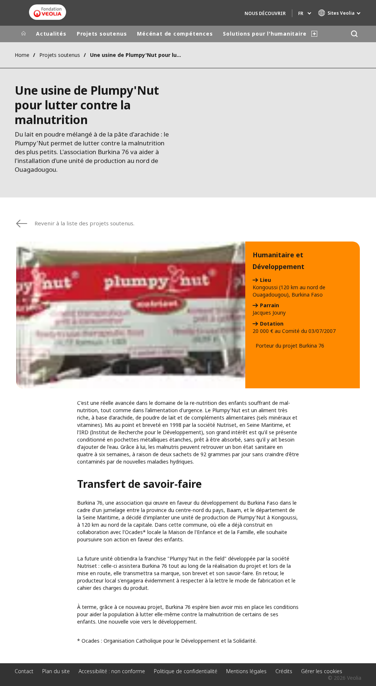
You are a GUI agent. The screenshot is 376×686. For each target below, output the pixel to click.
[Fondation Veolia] (47, 12)
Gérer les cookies (321, 671)
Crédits (283, 671)
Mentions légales (246, 671)
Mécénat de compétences (175, 33)
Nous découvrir (265, 13)
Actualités (51, 33)
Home (22, 54)
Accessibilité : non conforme (112, 671)
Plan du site (56, 671)
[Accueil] (23, 33)
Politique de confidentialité (185, 671)
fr (300, 13)
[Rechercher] (354, 34)
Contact (24, 671)
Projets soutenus (102, 33)
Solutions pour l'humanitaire (264, 33)
